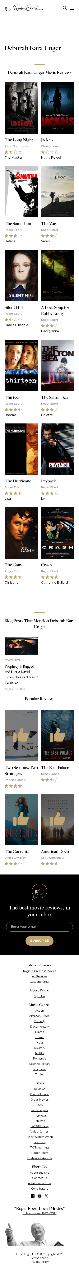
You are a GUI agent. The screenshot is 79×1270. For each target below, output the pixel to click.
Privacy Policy (39, 1262)
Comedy (39, 1021)
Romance (39, 1058)
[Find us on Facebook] (33, 1196)
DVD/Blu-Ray (39, 1126)
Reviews (39, 1089)
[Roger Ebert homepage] (24, 8)
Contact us (39, 1178)
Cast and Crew (39, 981)
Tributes (39, 1121)
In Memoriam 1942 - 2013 (40, 1213)
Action (39, 1010)
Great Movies (40, 1099)
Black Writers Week (39, 1137)
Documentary (39, 1026)
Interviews (40, 1115)
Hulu (39, 1042)
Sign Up (39, 996)
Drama (39, 1032)
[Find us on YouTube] (40, 1196)
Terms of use (39, 1258)
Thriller (39, 1074)
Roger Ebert (39, 1153)
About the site (39, 1172)
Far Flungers (39, 1110)
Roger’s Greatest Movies (39, 971)
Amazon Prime (39, 1016)
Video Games (39, 1131)
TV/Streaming (39, 1147)
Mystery (39, 1048)
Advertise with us (39, 1183)
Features (39, 1142)
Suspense (39, 1069)
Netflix (39, 1053)
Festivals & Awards (39, 1158)
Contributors (39, 1188)
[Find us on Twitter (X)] (46, 1196)
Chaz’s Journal (39, 1094)
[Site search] (65, 8)
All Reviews (39, 976)
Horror (39, 1037)
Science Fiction (39, 1064)
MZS (39, 1105)
